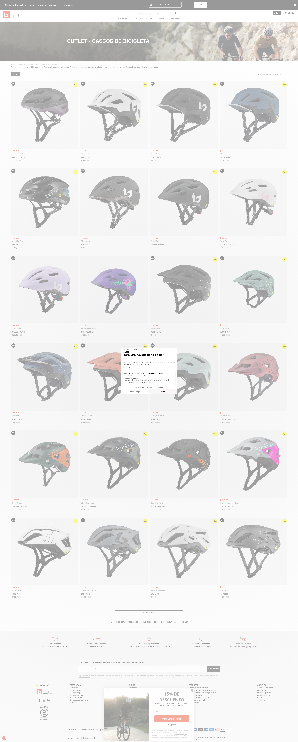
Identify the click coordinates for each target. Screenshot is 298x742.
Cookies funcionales (132, 378)
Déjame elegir (135, 392)
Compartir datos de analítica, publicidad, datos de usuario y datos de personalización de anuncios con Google (147, 381)
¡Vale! (163, 392)
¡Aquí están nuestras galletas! (135, 376)
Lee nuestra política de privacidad (134, 368)
